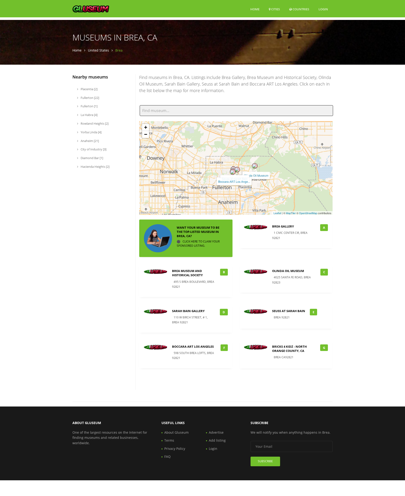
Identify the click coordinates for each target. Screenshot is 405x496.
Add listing (217, 440)
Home (254, 9)
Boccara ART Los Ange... (234, 181)
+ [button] (145, 127)
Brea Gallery (283, 226)
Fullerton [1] (89, 106)
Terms (169, 440)
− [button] (145, 134)
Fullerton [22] (89, 98)
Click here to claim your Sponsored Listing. (198, 243)
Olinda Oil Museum (256, 175)
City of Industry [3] (93, 149)
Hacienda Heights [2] (94, 166)
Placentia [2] (89, 89)
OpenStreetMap (308, 213)
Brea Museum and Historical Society (187, 273)
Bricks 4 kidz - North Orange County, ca (289, 348)
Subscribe (265, 461)
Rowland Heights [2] (94, 123)
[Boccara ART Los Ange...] (233, 172)
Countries (300, 9)
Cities (275, 9)
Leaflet (277, 213)
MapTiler (291, 213)
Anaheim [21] (89, 141)
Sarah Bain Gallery (188, 311)
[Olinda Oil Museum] (255, 166)
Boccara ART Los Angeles (193, 346)
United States (98, 50)
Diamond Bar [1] (91, 158)
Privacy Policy (174, 448)
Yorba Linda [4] (90, 132)
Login (323, 9)
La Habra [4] (89, 115)
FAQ (167, 456)
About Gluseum (176, 432)
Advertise (216, 432)
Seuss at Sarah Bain (288, 311)
